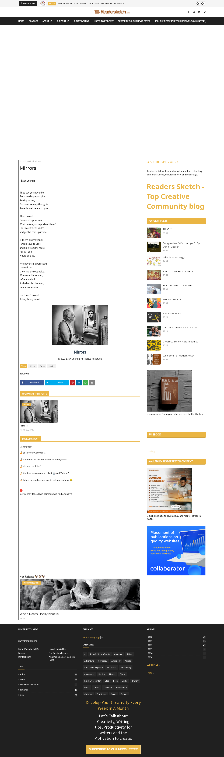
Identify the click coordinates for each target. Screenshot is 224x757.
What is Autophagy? (174, 257)
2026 (176, 657)
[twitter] (204, 12)
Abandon (118, 654)
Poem (42, 366)
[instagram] (193, 12)
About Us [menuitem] (47, 21)
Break (87, 687)
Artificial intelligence (93, 667)
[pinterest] (199, 12)
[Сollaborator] (176, 574)
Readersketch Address (48, 684)
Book (115, 680)
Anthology (116, 660)
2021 (176, 641)
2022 (176, 645)
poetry (30, 161)
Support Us (152, 664)
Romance (48, 690)
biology (112, 674)
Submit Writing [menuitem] (81, 21)
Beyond (22, 653)
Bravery (135, 680)
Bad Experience (172, 313)
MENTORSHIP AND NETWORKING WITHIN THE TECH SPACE (91, 2)
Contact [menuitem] (33, 21)
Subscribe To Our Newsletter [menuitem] (134, 21)
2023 (176, 649)
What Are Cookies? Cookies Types (62, 658)
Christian (108, 687)
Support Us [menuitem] (63, 21)
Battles (102, 674)
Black (122, 674)
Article (48, 674)
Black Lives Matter (92, 680)
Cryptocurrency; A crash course (180, 341)
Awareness (89, 674)
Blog (107, 680)
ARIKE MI (168, 229)
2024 (176, 653)
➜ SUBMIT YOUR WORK (162, 162)
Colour (113, 694)
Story (48, 695)
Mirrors (23, 425)
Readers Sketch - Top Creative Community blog (175, 196)
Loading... (151, 451)
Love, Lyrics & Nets (57, 649)
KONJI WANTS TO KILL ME (177, 285)
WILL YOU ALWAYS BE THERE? (180, 327)
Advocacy (102, 660)
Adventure (89, 660)
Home (22, 161)
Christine (88, 694)
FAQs (149, 672)
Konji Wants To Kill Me (28, 649)
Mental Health (24, 657)
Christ (96, 687)
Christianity (121, 687)
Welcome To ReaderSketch (178, 355)
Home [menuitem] (21, 21)
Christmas (101, 694)
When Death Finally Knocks (39, 614)
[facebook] (188, 12)
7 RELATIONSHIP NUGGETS (178, 271)
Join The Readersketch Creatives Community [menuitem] (179, 21)
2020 (176, 637)
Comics (124, 694)
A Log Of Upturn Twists (100, 654)
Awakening (126, 667)
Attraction (111, 667)
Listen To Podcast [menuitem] (104, 21)
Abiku (129, 654)
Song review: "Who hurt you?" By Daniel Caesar (181, 245)
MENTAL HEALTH (172, 299)
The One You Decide (58, 653)
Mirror (32, 366)
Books (124, 680)
